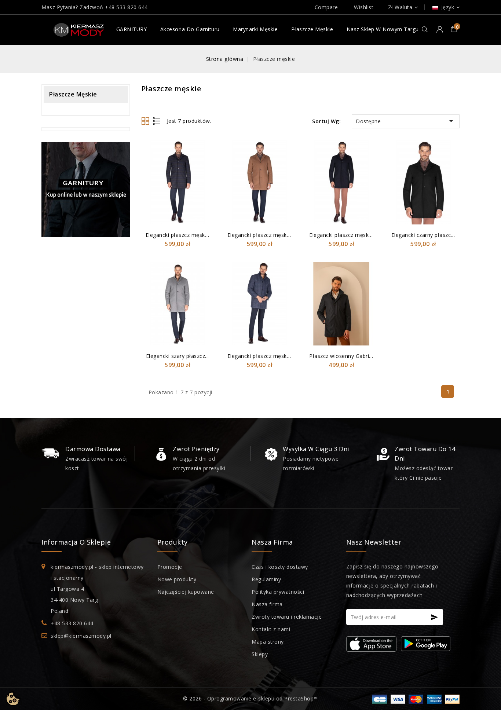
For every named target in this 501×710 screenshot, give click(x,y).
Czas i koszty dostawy (280, 566)
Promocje (169, 566)
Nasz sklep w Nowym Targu (383, 29)
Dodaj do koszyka (203, 172)
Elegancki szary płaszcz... (177, 355)
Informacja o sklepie (76, 542)
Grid (146, 120)
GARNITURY (131, 29)
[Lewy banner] (85, 189)
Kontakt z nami (271, 629)
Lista (156, 120)
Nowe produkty (177, 579)
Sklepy (260, 654)
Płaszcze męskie (312, 29)
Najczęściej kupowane (185, 591)
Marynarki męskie (255, 29)
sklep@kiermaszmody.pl (81, 635)
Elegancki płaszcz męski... (341, 234)
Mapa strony (268, 641)
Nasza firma (267, 604)
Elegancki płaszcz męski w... (181, 234)
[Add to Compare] (203, 145)
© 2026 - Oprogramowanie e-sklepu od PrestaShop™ (250, 698)
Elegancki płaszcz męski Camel (266, 234)
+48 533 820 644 (126, 7)
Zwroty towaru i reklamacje (287, 616)
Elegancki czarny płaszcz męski (430, 234)
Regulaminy (266, 579)
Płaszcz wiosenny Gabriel (341, 355)
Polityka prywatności (278, 591)
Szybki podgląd (203, 159)
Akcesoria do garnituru (190, 29)
